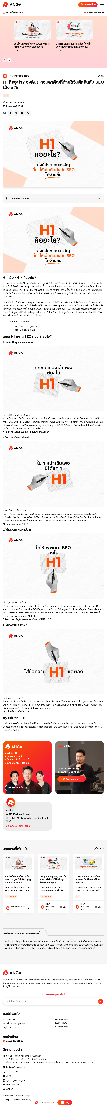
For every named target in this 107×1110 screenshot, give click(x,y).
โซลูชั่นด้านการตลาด (11, 1027)
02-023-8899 (12, 1071)
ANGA (8, 1076)
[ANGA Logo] (12, 4)
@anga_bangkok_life (15, 1080)
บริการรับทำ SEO (10, 1019)
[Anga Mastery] (92, 12)
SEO (6, 95)
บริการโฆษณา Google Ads (14, 1023)
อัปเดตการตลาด (61, 1026)
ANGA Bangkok (12, 1084)
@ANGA (9, 1089)
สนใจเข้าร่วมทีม (61, 1023)
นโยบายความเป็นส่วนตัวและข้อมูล (16, 1095)
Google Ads (11, 896)
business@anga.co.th (15, 1067)
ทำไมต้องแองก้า (61, 1019)
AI (77, 896)
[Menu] (102, 4)
